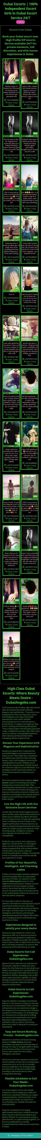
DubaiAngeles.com (21, 958)
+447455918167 (31, 206)
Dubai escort (24, 36)
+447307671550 (12, 206)
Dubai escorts (15, 881)
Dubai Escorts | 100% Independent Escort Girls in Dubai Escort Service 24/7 (20, 11)
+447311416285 (13, 257)
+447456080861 (12, 100)
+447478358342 (31, 102)
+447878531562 (12, 155)
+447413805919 (12, 412)
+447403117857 (31, 155)
